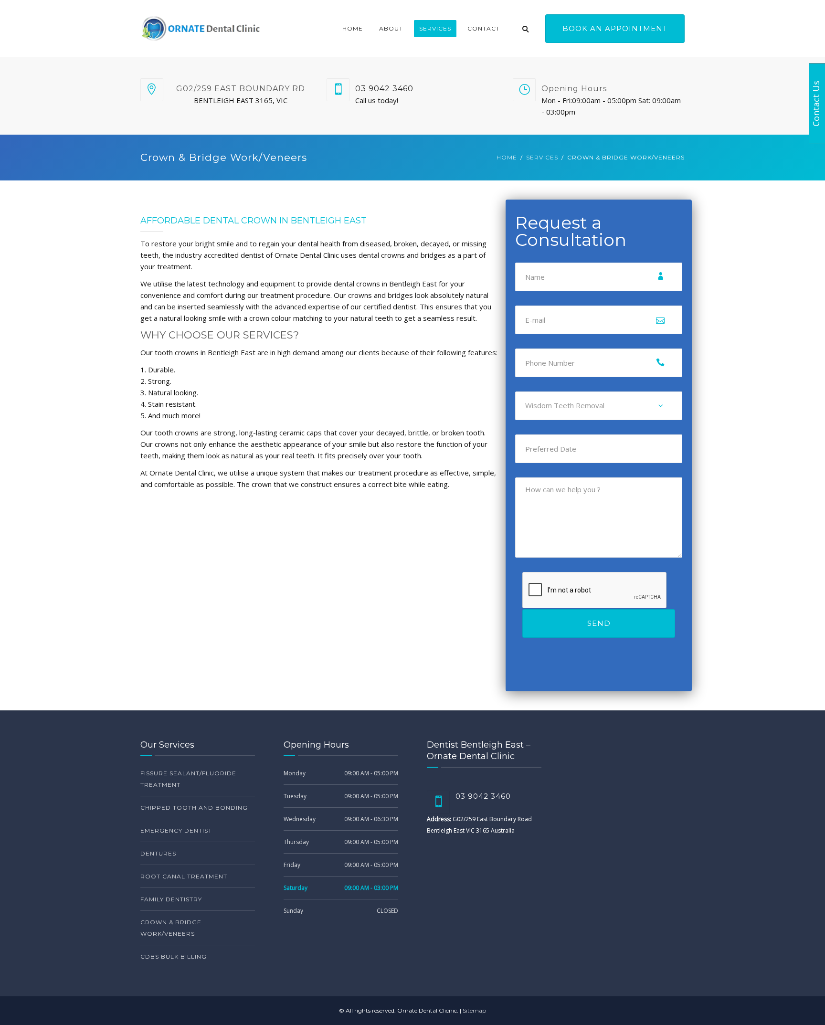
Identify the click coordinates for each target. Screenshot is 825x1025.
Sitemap (474, 1010)
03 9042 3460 (384, 88)
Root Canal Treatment (183, 876)
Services (435, 28)
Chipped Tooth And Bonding (194, 807)
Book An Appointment (614, 28)
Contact (483, 28)
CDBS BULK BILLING (173, 956)
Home (352, 28)
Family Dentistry (171, 899)
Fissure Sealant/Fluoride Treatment (188, 779)
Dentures (158, 853)
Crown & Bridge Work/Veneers (170, 928)
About (391, 28)
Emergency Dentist (176, 830)
